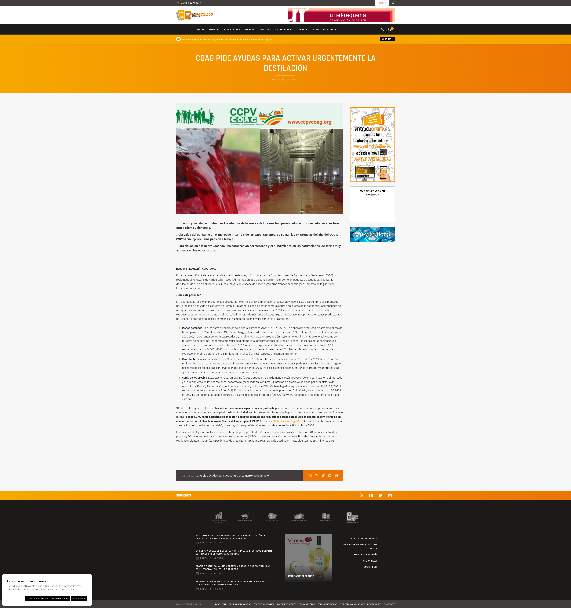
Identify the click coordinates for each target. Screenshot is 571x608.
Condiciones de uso (327, 604)
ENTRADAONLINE (284, 29)
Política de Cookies (286, 604)
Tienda (303, 29)
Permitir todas (60, 598)
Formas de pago (307, 604)
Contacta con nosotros (363, 538)
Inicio (200, 29)
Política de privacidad (240, 604)
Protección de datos (264, 604)
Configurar (78, 598)
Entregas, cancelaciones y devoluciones (360, 604)
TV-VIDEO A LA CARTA (324, 29)
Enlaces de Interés (366, 554)
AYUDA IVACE (370, 560)
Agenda (249, 29)
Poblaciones (232, 29)
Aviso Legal (220, 604)
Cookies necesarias (37, 598)
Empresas (265, 29)
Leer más (387, 39)
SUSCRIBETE (371, 567)
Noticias (214, 29)
